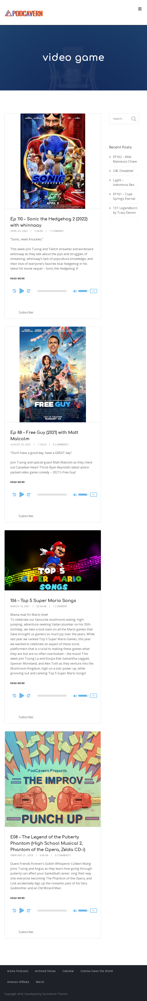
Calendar (68, 971)
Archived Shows (45, 971)
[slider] (83, 293)
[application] (52, 291)
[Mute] (75, 291)
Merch (40, 982)
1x (93, 291)
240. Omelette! (123, 171)
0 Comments (60, 444)
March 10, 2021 (20, 606)
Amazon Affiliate (18, 982)
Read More (17, 278)
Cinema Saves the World (97, 971)
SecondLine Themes (55, 994)
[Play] (22, 291)
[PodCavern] (24, 12)
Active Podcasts (18, 971)
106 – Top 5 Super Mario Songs (43, 600)
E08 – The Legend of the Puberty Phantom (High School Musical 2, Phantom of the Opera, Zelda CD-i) (47, 843)
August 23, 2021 (21, 444)
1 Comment (57, 231)
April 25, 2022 (19, 231)
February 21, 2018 (22, 855)
